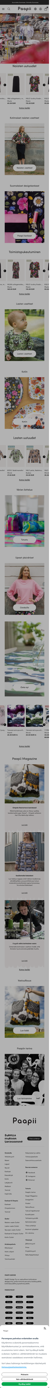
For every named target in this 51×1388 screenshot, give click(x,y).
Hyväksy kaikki (25, 1384)
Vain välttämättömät (24, 1379)
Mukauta (24, 1374)
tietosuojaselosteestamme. (14, 1367)
